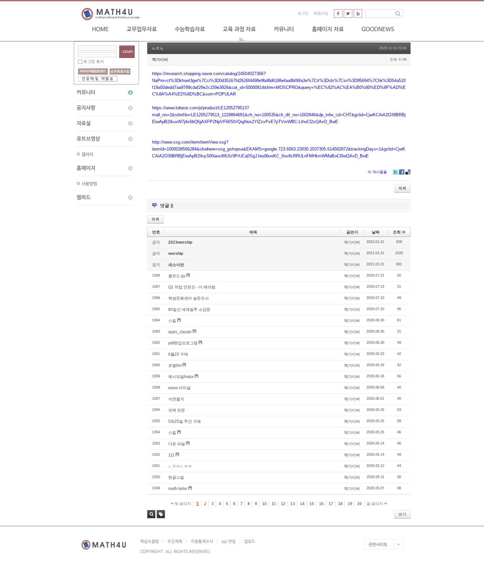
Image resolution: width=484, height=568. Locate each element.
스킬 (172, 320)
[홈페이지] (105, 168)
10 (264, 503)
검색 (151, 514)
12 (283, 503)
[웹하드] (105, 197)
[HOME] (100, 29)
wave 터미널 (179, 388)
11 (274, 503)
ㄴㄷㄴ (158, 48)
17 (331, 503)
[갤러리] (105, 154)
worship (175, 253)
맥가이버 (160, 59)
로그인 (303, 13)
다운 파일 (176, 444)
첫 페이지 (182, 503)
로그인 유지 (93, 61)
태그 (161, 514)
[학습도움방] (151, 541)
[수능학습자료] (190, 29)
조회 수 (399, 232)
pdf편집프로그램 (183, 343)
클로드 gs (176, 276)
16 (321, 503)
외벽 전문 (176, 410)
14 (302, 503)
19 (350, 503)
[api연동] (228, 541)
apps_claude (180, 332)
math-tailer (177, 488)
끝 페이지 (375, 503)
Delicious (408, 172)
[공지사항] (105, 108)
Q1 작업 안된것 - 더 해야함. (192, 287)
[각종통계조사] (201, 541)
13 (292, 503)
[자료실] (105, 123)
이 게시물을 (377, 172)
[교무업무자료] (141, 29)
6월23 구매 (178, 354)
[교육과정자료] (239, 29)
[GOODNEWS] (378, 29)
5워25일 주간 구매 (184, 421)
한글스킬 (176, 477)
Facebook (401, 172)
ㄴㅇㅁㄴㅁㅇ (180, 466)
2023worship (180, 242)
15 (311, 503)
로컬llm (174, 365)
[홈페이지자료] (328, 29)
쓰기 (402, 514)
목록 (402, 188)
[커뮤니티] (284, 29)
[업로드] (249, 541)
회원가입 (321, 13)
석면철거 (176, 399)
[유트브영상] (105, 139)
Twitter (395, 172)
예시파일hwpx (181, 376)
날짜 (376, 232)
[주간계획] (174, 541)
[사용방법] (105, 183)
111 (171, 455)
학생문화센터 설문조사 (188, 298)
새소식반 (176, 264)
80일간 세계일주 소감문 (189, 309)
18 (340, 503)
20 (359, 503)
